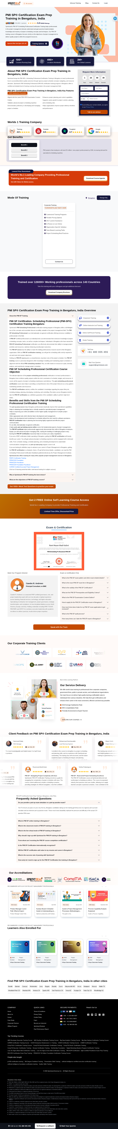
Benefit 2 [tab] (24, 150)
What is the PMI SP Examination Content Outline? (78, 597)
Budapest (86, 986)
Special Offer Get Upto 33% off (16, 43)
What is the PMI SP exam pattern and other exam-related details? (83, 578)
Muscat (94, 986)
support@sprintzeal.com (98, 365)
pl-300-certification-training (15, 1061)
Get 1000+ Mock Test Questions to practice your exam (31, 486)
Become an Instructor (40, 1023)
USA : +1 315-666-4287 (70, 1015)
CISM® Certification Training (88, 1043)
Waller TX (102, 986)
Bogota (47, 986)
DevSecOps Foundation (58, 1048)
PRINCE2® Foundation (16, 460)
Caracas (24, 986)
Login (106, 3)
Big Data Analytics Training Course (70, 1040)
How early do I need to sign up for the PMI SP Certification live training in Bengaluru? (47, 860)
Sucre (61, 986)
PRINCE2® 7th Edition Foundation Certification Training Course (52, 1053)
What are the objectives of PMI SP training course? (27, 479)
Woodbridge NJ (98, 990)
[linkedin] (103, 1015)
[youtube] (96, 1015)
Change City (103, 197)
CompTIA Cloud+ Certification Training (75, 1045)
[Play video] (32, 700)
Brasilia (54, 986)
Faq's (35, 1020)
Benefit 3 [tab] (24, 155)
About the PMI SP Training (18, 316)
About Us (10, 1014)
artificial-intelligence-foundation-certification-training (23, 1064)
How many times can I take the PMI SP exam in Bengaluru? (81, 618)
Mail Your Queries (68, 1126)
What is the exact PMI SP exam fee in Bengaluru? (78, 583)
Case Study (11, 1020)
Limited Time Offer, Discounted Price (59, 511)
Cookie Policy (38, 1017)
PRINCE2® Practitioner (16, 462)
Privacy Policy (90, 107)
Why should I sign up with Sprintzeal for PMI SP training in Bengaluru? (42, 835)
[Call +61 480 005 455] (115, 18)
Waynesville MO (70, 986)
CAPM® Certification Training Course (18, 1043)
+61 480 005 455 (97, 352)
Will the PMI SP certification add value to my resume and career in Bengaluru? (45, 850)
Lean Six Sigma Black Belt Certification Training (21, 1050)
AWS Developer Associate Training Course (20, 1040)
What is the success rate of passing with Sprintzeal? (36, 855)
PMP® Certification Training (17, 458)
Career (10, 1017)
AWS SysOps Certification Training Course (46, 1040)
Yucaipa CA (77, 990)
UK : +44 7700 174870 (70, 1018)
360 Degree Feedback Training (34, 1061)
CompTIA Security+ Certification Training (19, 1048)
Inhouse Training (75, 3)
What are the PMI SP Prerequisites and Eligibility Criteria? (81, 592)
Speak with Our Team (59, 627)
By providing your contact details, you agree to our (95, 106)
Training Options (38, 44)
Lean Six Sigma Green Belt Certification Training (51, 1050)
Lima (41, 986)
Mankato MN (26, 990)
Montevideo (33, 986)
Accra (79, 986)
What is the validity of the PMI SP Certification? (77, 587)
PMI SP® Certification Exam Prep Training (20, 1053)
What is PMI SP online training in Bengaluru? (33, 821)
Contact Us (95, 3)
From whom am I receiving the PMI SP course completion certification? (42, 840)
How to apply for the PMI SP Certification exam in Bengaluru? (82, 602)
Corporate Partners (13, 1023)
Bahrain (17, 986)
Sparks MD (45, 990)
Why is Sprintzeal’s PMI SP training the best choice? (27, 475)
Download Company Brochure (59, 292)
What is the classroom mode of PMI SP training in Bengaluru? (39, 826)
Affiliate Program (12, 1026)
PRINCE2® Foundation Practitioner (20, 465)
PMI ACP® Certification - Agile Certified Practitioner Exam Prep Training (87, 1050)
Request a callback (46, 1126)
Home (9, 1011)
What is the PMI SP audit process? (73, 614)
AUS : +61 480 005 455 (70, 1024)
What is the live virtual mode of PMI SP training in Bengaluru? (39, 830)
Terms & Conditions (39, 1011)
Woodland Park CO (14, 990)
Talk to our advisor (94, 112)
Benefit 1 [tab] (24, 145)
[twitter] (92, 1015)
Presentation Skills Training (52, 1061)
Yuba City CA (87, 990)
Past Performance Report (41, 1029)
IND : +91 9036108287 (70, 1021)
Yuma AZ (68, 990)
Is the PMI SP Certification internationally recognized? (37, 845)
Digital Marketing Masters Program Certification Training (83, 1048)
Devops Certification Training (41, 1048)
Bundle (10, 986)
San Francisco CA (57, 990)
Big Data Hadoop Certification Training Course (95, 1040)
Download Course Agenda (95, 178)
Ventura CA (36, 990)
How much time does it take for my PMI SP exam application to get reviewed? (83, 608)
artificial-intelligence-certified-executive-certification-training (79, 1061)
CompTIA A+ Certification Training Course (20, 1045)
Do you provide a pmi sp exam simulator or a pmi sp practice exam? (41, 802)
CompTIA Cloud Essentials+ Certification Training (47, 1045)
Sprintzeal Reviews (39, 1026)
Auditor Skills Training (45, 1064)
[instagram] (100, 1015)
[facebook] (88, 1015)
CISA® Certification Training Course (68, 1043)
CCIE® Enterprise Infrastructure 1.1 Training (44, 1043)
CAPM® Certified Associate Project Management (24, 467)
